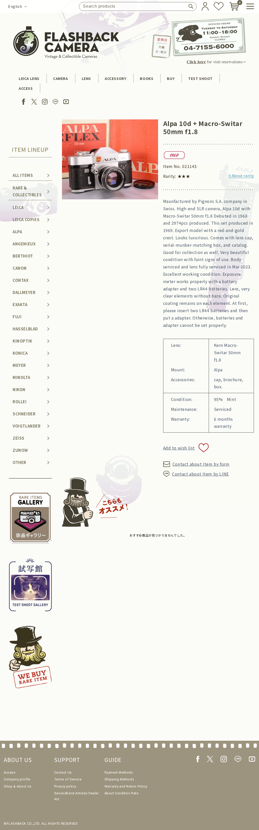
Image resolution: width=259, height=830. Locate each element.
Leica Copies (26, 219)
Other (19, 462)
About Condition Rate (121, 793)
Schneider (24, 413)
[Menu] (250, 6)
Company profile (17, 779)
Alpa (17, 231)
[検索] (190, 6)
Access (10, 772)
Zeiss (19, 438)
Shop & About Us (18, 786)
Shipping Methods (119, 779)
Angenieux (24, 243)
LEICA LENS (29, 78)
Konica (20, 353)
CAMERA (60, 78)
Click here (196, 62)
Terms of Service (68, 779)
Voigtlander (27, 426)
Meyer (19, 365)
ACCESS (26, 88)
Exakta (20, 304)
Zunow (20, 450)
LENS (86, 78)
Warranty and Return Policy (125, 786)
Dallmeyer (24, 292)
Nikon (19, 389)
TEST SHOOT (200, 78)
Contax (21, 280)
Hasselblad (25, 328)
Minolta (21, 377)
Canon (20, 268)
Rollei (20, 401)
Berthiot (23, 256)
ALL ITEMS (23, 175)
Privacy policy (65, 786)
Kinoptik (22, 341)
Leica (18, 207)
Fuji (17, 316)
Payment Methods (118, 772)
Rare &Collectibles (27, 191)
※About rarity (241, 175)
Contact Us (63, 772)
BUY (171, 78)
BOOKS (146, 78)
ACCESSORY (115, 78)
